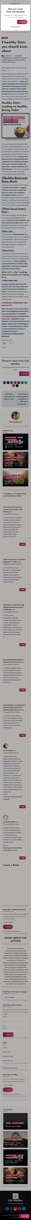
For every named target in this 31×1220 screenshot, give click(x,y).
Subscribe (22, 22)
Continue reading (15, 26)
